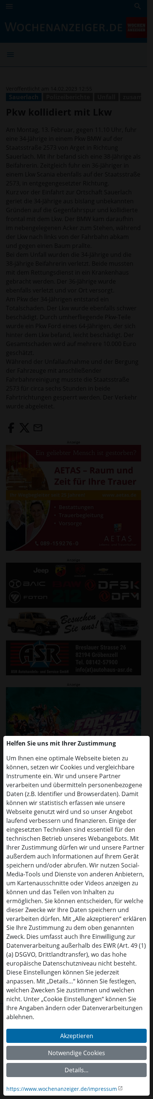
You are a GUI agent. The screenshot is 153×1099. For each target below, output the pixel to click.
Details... (76, 1070)
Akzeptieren (76, 1036)
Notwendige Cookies (76, 1053)
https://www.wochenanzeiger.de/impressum (61, 1088)
